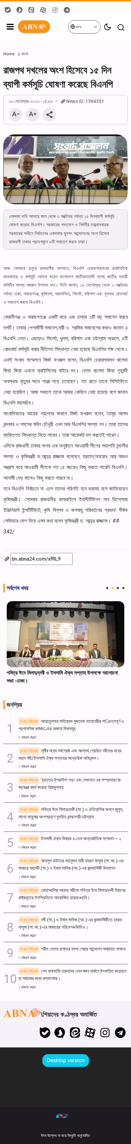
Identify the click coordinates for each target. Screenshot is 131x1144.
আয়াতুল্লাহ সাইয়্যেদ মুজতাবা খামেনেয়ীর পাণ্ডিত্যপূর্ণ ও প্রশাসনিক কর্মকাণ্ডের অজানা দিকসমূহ (71, 725)
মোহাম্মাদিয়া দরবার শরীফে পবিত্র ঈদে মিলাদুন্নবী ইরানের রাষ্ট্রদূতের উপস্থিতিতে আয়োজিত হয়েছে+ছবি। (72, 894)
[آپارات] (90, 1032)
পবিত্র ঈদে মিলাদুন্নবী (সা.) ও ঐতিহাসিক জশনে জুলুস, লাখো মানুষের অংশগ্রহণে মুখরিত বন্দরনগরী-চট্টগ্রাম (70, 813)
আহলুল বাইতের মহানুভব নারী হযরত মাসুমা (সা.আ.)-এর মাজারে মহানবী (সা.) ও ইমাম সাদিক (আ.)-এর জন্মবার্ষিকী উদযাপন (71, 864)
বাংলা (78, 27)
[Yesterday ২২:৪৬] (65, 634)
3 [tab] (118, 588)
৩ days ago (27, 737)
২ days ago (27, 796)
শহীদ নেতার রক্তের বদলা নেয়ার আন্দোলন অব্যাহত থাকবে (73, 949)
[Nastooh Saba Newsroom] (65, 1115)
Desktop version (66, 1060)
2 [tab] (113, 588)
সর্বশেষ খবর (17, 588)
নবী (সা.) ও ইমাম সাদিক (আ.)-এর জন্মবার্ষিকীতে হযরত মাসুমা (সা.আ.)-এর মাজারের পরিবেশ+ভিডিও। (70, 923)
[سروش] (60, 1032)
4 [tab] (123, 588)
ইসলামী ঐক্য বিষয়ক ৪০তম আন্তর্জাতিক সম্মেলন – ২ (70, 839)
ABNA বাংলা (42, 26)
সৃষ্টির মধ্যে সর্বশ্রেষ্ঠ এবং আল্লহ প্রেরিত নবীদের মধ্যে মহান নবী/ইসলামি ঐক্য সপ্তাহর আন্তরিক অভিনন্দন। (69, 754)
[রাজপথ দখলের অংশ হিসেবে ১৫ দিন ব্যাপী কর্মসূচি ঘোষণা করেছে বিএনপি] (65, 169)
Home (8, 54)
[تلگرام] (120, 1032)
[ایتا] (75, 1032)
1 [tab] (107, 588)
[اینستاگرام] (105, 1032)
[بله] (44, 1032)
